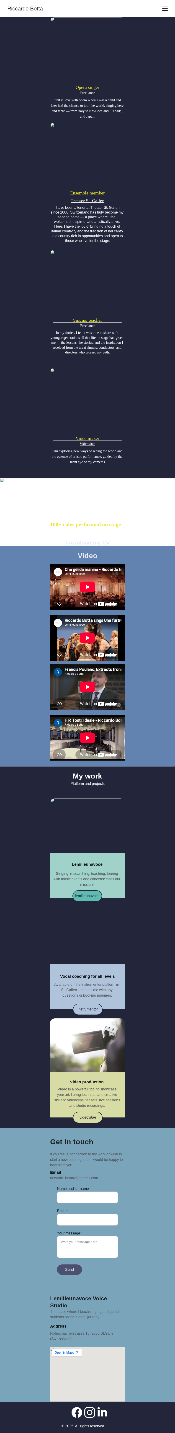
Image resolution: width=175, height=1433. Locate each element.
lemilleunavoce (87, 896)
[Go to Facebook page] (77, 1412)
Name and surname (73, 1189)
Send (69, 1269)
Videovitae (87, 444)
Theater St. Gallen (87, 200)
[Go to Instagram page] (89, 1412)
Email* (62, 1211)
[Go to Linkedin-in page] (102, 1412)
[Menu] (165, 9)
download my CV (87, 543)
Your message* (69, 1233)
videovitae (88, 1117)
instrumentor (88, 1009)
